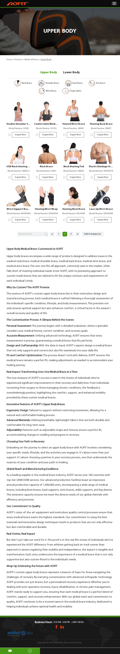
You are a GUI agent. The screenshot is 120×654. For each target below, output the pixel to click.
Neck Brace (46, 166)
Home (9, 59)
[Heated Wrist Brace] (74, 110)
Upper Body (48, 72)
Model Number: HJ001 (46, 171)
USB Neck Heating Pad (19, 166)
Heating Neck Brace (73, 209)
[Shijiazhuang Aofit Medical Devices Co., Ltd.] (17, 4)
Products (18, 59)
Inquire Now (20, 135)
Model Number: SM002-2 (19, 171)
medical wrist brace (94, 261)
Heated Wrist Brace (73, 124)
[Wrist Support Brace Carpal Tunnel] (19, 195)
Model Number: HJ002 (19, 128)
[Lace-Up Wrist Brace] (101, 195)
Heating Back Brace (101, 124)
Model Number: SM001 (101, 128)
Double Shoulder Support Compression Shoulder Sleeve (19, 124)
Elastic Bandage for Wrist (101, 166)
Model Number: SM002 (73, 171)
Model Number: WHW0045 (46, 213)
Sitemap (78, 643)
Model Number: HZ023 (46, 128)
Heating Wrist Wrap (46, 209)
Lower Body (71, 72)
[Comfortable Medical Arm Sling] (46, 110)
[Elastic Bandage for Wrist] (101, 153)
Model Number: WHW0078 (101, 171)
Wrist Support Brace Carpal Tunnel (19, 209)
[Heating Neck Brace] (74, 195)
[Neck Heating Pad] (74, 153)
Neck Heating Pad (73, 166)
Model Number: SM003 (73, 128)
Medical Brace (58, 372)
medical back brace (70, 261)
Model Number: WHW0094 (19, 213)
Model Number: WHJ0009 (73, 213)
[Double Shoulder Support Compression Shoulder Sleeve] (19, 110)
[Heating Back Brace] (101, 110)
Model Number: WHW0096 (101, 213)
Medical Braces (31, 59)
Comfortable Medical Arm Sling (46, 124)
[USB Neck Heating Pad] (19, 153)
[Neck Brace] (46, 153)
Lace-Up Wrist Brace (101, 209)
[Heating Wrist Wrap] (46, 195)
